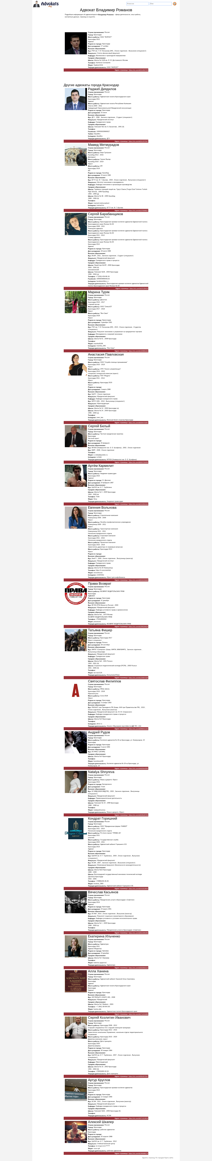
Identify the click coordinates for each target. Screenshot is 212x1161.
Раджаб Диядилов (102, 89)
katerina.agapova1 (100, 963)
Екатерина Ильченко (104, 936)
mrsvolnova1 (98, 572)
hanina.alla (97, 1009)
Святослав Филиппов (104, 681)
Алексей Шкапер (101, 1122)
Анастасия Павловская (106, 354)
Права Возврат (99, 583)
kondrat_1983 (98, 883)
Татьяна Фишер (100, 630)
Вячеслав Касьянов (103, 892)
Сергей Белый (99, 426)
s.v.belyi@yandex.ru (101, 455)
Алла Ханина (98, 971)
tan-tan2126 (98, 673)
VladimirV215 (98, 65)
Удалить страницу (148, 1158)
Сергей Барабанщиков (105, 214)
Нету (95, 499)
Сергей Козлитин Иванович (109, 1017)
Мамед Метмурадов (103, 145)
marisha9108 (98, 343)
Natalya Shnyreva (101, 772)
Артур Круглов (99, 1080)
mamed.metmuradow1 (101, 203)
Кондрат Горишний (102, 818)
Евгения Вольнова (102, 507)
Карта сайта (168, 1158)
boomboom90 (98, 761)
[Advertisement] (106, 24)
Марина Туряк (99, 292)
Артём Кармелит (101, 465)
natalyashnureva (99, 810)
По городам (159, 1158)
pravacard (97, 621)
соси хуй (97, 1148)
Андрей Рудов (99, 732)
